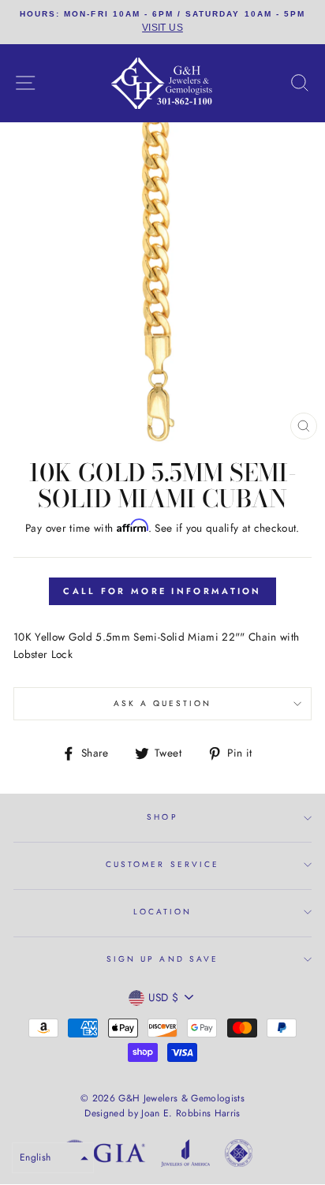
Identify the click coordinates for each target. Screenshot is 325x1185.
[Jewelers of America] (185, 1155)
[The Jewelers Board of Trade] (238, 1155)
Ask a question (163, 703)
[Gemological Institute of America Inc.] (103, 1155)
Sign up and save (162, 959)
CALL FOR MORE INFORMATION (162, 591)
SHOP (162, 817)
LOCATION (162, 912)
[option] (162, 22)
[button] (53, 1157)
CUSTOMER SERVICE (162, 864)
